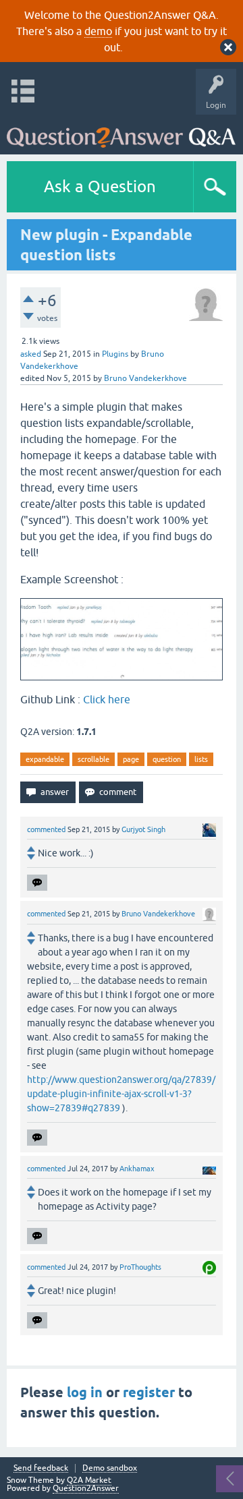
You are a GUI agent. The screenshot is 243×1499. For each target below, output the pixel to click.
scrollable (93, 759)
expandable (45, 759)
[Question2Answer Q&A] (121, 131)
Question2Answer (86, 1488)
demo (98, 31)
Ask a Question (100, 186)
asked (30, 354)
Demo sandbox (109, 1468)
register (149, 1392)
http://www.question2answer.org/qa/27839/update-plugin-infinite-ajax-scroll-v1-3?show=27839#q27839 (121, 1093)
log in (85, 1392)
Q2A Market (89, 1480)
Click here (106, 699)
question (167, 759)
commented (46, 829)
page (131, 759)
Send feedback (41, 1468)
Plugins (115, 354)
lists (201, 759)
